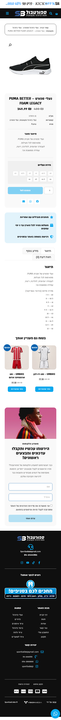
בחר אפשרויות (44, 389)
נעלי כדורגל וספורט (30, 28)
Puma (33, 124)
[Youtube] (27, 562)
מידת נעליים (44, 165)
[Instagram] (22, 562)
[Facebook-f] (39, 562)
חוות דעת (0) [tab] (43, 257)
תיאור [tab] (47, 251)
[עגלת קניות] (56, 13)
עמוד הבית (44, 28)
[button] (7, 13)
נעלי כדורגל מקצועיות (28, 120)
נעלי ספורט (14, 120)
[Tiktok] (33, 562)
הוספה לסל (25, 190)
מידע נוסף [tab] (32, 251)
